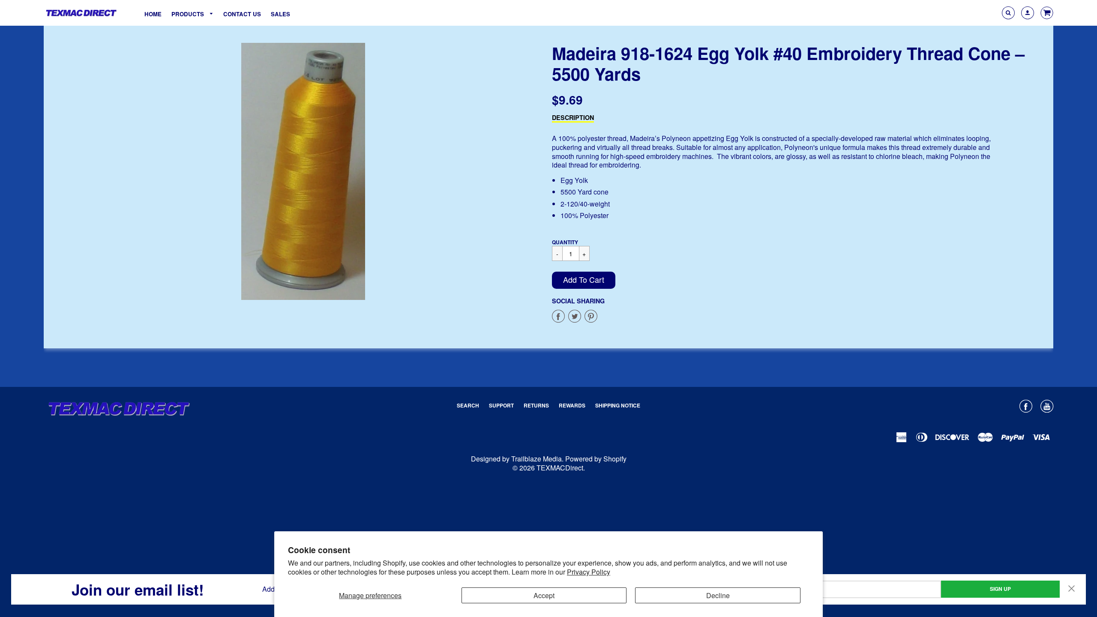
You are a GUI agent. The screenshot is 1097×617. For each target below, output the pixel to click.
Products (188, 14)
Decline (718, 595)
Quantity (565, 242)
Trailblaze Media (536, 459)
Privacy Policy (588, 572)
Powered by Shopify (595, 459)
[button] (583, 280)
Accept (544, 595)
